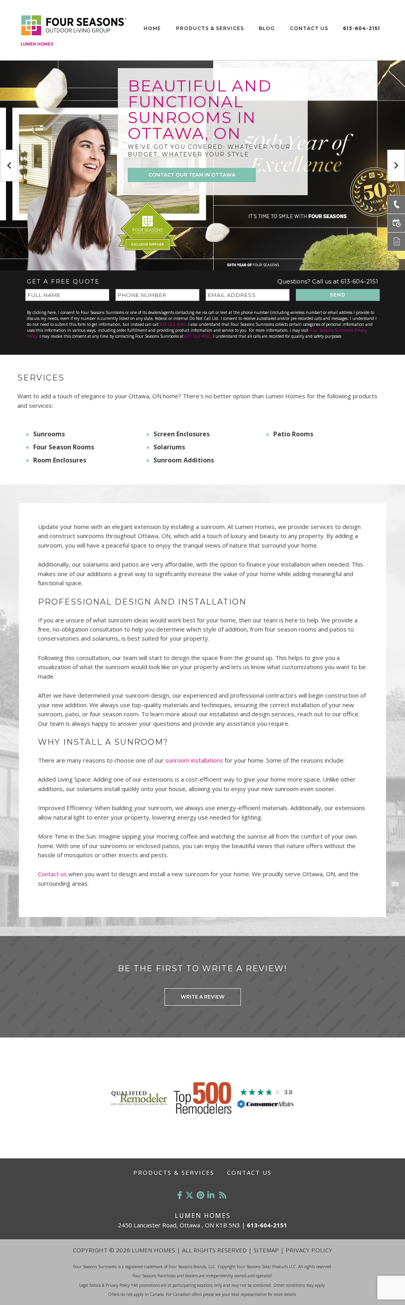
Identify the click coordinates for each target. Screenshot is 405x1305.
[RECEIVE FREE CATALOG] (396, 241)
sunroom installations (194, 760)
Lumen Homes (37, 44)
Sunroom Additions (183, 460)
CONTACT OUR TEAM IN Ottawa (191, 175)
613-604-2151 (361, 28)
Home (152, 28)
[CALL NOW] (396, 204)
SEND (338, 295)
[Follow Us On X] (189, 1195)
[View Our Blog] (222, 1195)
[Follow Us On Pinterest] (200, 1195)
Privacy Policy (309, 1250)
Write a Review (203, 997)
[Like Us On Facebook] (179, 1195)
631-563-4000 (173, 324)
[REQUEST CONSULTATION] (396, 223)
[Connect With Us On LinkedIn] (210, 1195)
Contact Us (309, 28)
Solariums (169, 447)
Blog (267, 28)
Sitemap (266, 1250)
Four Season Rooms (63, 447)
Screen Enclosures (181, 434)
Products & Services (210, 28)
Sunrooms (49, 434)
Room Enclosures (59, 460)
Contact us (52, 874)
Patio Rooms (293, 434)
